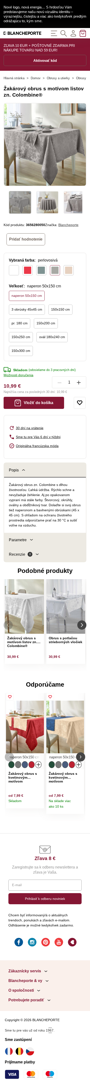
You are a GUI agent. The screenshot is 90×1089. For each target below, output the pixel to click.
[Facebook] (18, 943)
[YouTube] (58, 943)
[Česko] (31, 1051)
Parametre (18, 540)
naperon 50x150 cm (27, 296)
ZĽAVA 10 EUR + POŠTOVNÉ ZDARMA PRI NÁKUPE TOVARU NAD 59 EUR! (39, 47)
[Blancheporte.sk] (23, 33)
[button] (9, 757)
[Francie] (10, 1051)
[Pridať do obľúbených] (80, 403)
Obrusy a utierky (58, 78)
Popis (14, 470)
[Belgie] (20, 1051)
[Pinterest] (45, 943)
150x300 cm (21, 351)
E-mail (17, 885)
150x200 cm (45, 323)
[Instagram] (32, 943)
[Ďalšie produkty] (81, 625)
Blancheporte (68, 225)
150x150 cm (60, 309)
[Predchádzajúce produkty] (8, 625)
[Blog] (72, 943)
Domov (36, 78)
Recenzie (20, 554)
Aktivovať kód (45, 60)
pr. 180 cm (20, 323)
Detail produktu (38, 803)
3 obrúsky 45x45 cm (27, 309)
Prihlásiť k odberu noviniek (45, 899)
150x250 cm (21, 337)
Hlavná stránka (14, 78)
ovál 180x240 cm (52, 337)
